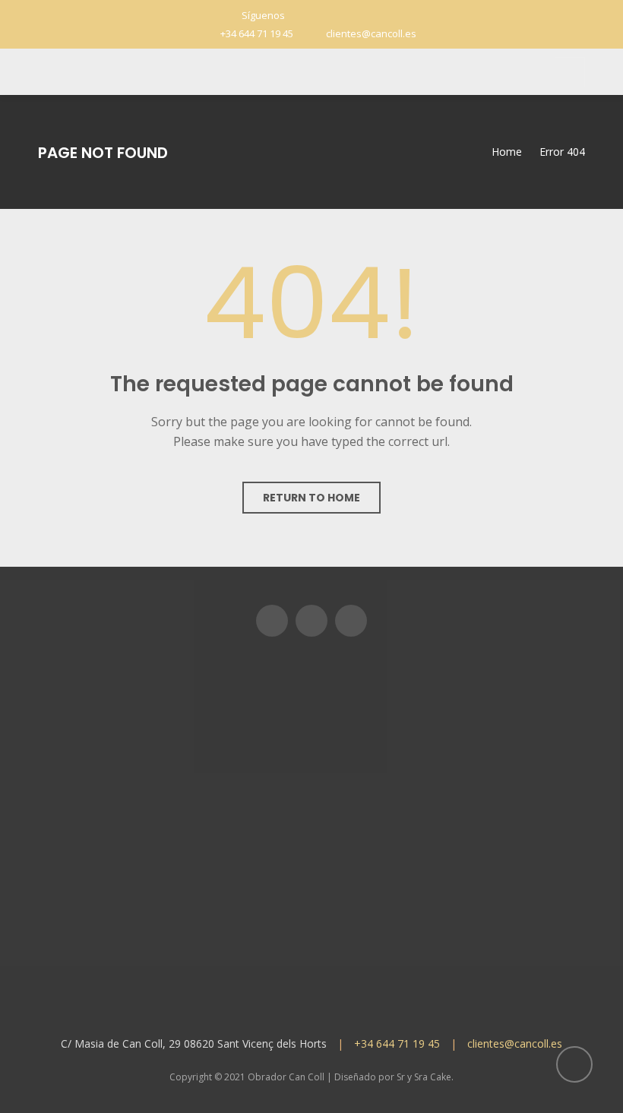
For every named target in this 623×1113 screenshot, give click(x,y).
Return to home (311, 497)
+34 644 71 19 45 (256, 33)
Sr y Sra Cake (424, 1076)
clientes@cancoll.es (371, 33)
